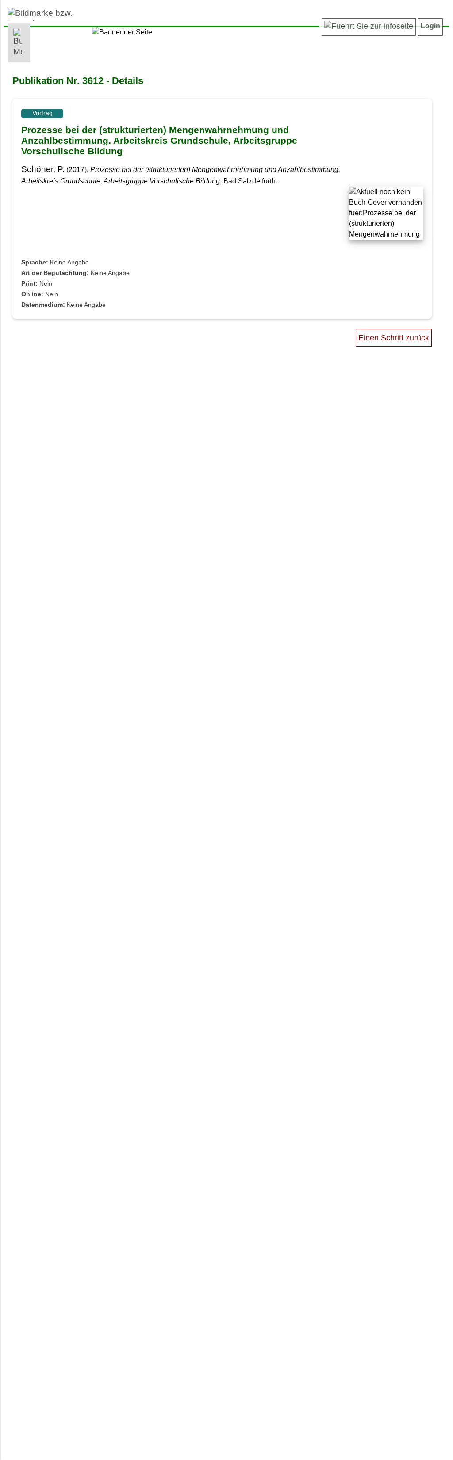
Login (430, 26)
